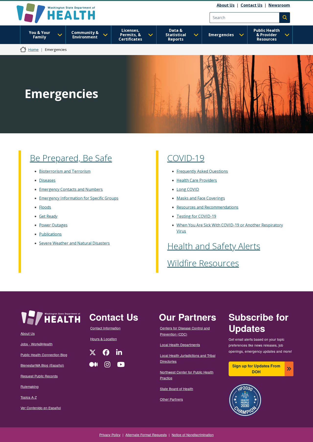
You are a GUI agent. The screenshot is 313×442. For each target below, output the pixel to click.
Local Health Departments (180, 344)
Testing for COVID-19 (196, 216)
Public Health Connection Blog (44, 354)
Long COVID (188, 189)
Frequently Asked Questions (202, 171)
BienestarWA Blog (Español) (42, 365)
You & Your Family (39, 35)
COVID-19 (185, 158)
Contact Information (105, 328)
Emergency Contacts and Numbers (71, 189)
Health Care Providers (197, 180)
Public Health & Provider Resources (267, 35)
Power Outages (53, 225)
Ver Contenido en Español (41, 407)
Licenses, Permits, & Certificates (130, 35)
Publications (50, 234)
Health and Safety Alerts (213, 246)
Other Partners (171, 399)
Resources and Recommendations (207, 207)
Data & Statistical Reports (176, 35)
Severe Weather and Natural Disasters (74, 243)
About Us (226, 5)
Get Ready (48, 216)
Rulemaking (30, 386)
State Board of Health (176, 388)
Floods (45, 207)
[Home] (60, 13)
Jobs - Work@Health (37, 343)
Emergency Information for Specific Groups (78, 198)
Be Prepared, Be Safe (71, 158)
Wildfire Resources (203, 263)
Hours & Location (103, 338)
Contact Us (251, 5)
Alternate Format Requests (146, 434)
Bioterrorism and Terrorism (64, 171)
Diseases (47, 180)
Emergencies (221, 34)
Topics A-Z (29, 397)
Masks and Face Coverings (201, 198)
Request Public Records (39, 376)
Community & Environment (85, 35)
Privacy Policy (110, 434)
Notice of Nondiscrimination (193, 434)
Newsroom (279, 5)
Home (33, 49)
